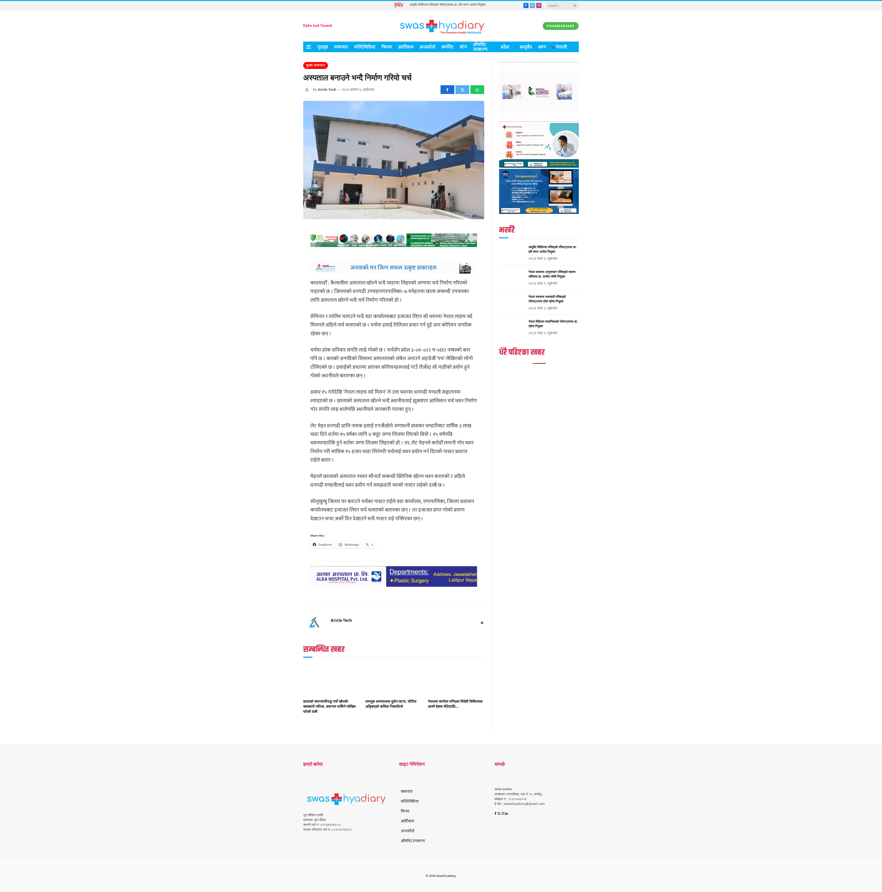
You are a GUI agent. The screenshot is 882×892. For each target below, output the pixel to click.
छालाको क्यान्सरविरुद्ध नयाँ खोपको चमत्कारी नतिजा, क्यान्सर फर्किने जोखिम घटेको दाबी (329, 706)
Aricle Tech (327, 90)
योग (463, 47)
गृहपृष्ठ (322, 47)
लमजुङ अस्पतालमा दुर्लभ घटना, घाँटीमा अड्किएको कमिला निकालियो (390, 704)
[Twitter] (287, 253)
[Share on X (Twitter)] (462, 89)
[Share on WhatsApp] (477, 89)
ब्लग (542, 47)
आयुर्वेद (525, 47)
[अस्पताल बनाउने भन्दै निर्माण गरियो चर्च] (393, 160)
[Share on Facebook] (447, 89)
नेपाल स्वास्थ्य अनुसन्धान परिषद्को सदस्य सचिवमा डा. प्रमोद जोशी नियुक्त (552, 274)
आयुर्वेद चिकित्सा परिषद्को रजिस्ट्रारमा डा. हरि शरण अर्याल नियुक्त (447, 5)
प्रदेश (505, 47)
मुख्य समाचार (315, 65)
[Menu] (308, 47)
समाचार (341, 47)
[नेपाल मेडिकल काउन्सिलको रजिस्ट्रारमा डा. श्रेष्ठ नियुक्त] (511, 327)
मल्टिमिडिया (365, 47)
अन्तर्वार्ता (427, 47)
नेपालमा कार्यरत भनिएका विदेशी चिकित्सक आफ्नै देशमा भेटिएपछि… (455, 704)
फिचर (387, 47)
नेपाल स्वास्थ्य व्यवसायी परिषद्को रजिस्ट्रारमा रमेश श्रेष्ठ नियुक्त (547, 298)
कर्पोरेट (447, 47)
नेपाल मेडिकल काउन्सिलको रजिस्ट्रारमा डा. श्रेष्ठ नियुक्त (553, 323)
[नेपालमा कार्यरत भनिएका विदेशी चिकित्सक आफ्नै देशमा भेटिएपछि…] (456, 679)
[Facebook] (287, 242)
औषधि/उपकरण (480, 47)
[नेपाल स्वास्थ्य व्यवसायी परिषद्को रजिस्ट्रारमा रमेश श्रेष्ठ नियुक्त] (511, 302)
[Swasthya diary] (441, 25)
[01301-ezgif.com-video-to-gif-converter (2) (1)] (539, 120)
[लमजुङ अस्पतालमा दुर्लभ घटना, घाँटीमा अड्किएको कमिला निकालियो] (393, 679)
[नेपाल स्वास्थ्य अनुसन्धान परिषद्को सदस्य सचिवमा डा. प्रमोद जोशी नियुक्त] (511, 278)
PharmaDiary (561, 26)
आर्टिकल (406, 47)
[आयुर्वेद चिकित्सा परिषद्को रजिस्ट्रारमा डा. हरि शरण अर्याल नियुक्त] (511, 253)
